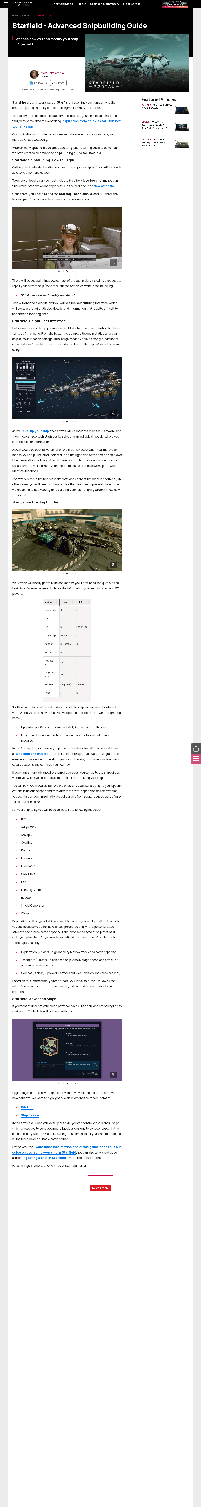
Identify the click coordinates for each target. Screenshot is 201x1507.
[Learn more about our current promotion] (175, 4)
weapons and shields (32, 754)
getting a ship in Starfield (46, 1158)
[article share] (196, 748)
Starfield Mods (62, 4)
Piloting (27, 1107)
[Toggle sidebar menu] (196, 759)
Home (15, 15)
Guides (26, 15)
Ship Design (30, 1115)
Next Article (100, 1188)
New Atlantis (104, 186)
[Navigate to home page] (22, 4)
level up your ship (35, 431)
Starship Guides (44, 15)
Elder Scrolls (132, 4)
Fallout (82, 4)
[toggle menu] (4, 4)
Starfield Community (104, 4)
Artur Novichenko (53, 73)
